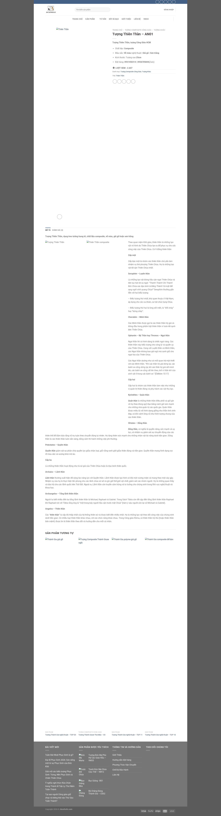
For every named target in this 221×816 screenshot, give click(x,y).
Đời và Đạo (114, 19)
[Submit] (108, 10)
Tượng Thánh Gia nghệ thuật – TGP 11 (127, 735)
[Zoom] (59, 216)
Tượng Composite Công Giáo (138, 30)
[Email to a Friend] (124, 81)
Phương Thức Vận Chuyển (124, 765)
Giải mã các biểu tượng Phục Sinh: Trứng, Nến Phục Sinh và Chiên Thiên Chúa (59, 774)
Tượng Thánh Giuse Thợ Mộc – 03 (92, 735)
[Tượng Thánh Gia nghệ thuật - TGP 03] (60, 634)
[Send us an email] (165, 2)
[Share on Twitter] (119, 81)
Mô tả (48, 230)
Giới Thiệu (126, 19)
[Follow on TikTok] (161, 2)
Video (146, 19)
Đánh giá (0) (57, 230)
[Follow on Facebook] (157, 2)
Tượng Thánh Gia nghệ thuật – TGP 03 (60, 735)
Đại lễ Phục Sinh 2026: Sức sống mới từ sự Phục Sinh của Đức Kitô (60, 763)
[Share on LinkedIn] (133, 81)
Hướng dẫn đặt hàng (121, 760)
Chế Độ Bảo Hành (120, 770)
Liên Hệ (137, 19)
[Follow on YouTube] (174, 2)
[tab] (48, 230)
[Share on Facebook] (115, 81)
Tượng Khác (159, 30)
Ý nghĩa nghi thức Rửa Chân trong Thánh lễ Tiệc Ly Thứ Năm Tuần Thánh (59, 786)
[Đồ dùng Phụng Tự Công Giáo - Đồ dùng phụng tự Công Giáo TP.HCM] (58, 10)
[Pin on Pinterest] (128, 81)
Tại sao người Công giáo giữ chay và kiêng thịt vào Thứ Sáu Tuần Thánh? (59, 797)
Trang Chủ (77, 19)
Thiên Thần (120, 76)
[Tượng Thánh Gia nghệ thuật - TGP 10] (160, 634)
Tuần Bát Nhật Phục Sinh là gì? (59, 755)
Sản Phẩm (90, 19)
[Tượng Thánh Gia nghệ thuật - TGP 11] (127, 634)
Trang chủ (117, 30)
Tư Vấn (103, 19)
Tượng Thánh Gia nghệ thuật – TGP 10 (160, 735)
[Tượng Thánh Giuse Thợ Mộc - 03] (94, 634)
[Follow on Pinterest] (170, 2)
